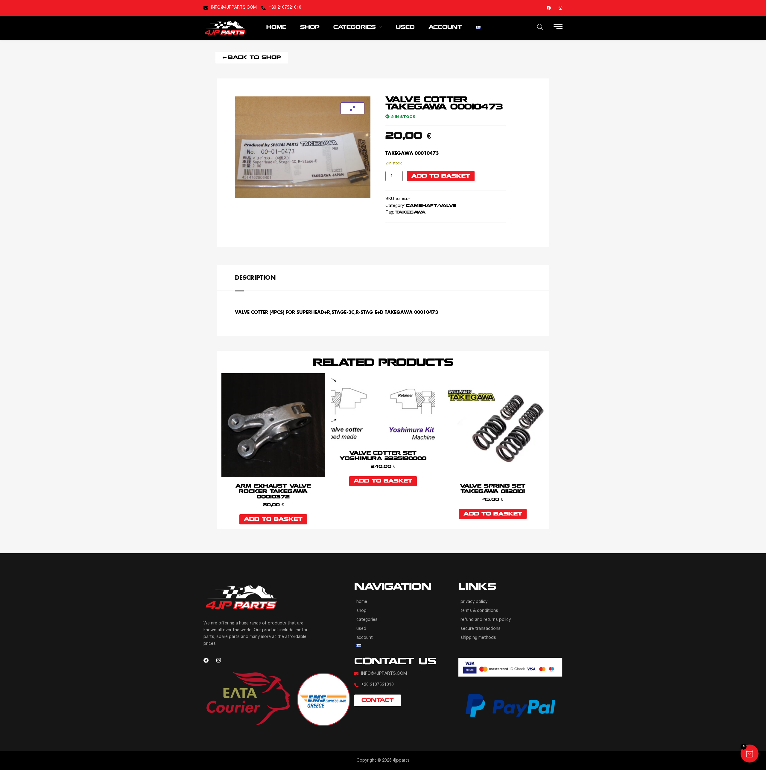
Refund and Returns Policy (485, 620)
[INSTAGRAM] (560, 8)
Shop (310, 27)
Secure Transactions (480, 629)
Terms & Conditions (479, 611)
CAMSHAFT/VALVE (431, 206)
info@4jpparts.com (234, 8)
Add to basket (440, 176)
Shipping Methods (478, 638)
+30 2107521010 (285, 8)
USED (405, 27)
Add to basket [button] (273, 519)
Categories (354, 27)
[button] (750, 754)
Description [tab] (255, 277)
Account (445, 27)
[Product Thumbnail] (352, 108)
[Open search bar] (540, 27)
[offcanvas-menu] (558, 27)
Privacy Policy (473, 602)
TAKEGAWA (410, 212)
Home (276, 27)
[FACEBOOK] (549, 8)
